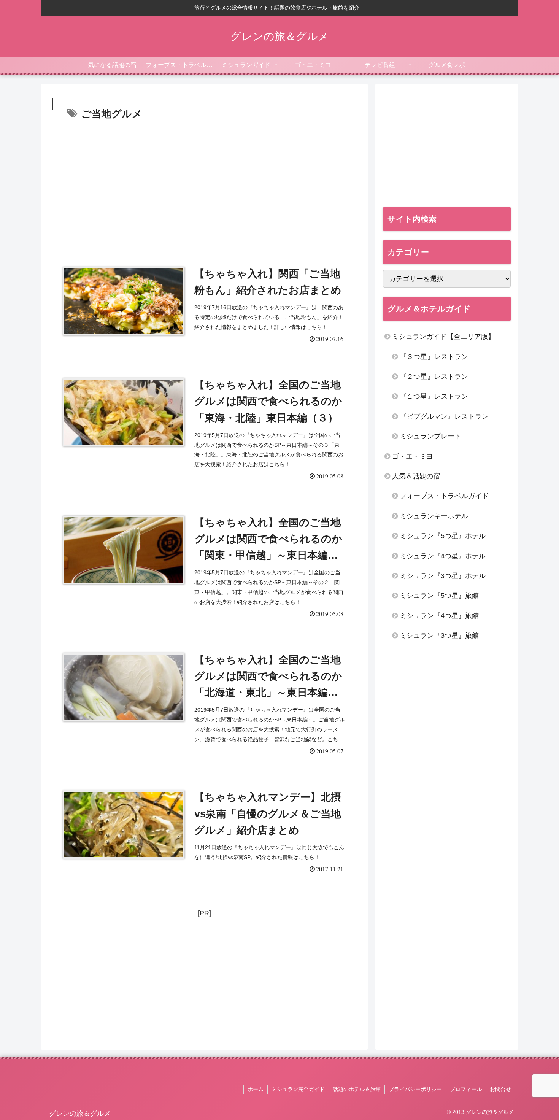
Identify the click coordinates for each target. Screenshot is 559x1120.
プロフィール (466, 1089)
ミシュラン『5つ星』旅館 (439, 595)
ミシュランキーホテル (434, 516)
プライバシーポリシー (415, 1089)
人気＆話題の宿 (416, 476)
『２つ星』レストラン (434, 376)
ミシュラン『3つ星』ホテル (443, 576)
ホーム (256, 1089)
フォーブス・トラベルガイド (444, 496)
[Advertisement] (204, 189)
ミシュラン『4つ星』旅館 (439, 616)
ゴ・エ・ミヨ (412, 456)
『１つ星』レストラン (434, 396)
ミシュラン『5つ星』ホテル (443, 536)
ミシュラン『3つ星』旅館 (439, 635)
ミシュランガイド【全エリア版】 (443, 336)
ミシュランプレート (430, 436)
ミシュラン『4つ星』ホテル (443, 556)
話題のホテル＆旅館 (357, 1089)
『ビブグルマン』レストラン (444, 416)
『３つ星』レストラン (434, 357)
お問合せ (500, 1089)
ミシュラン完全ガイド (298, 1089)
